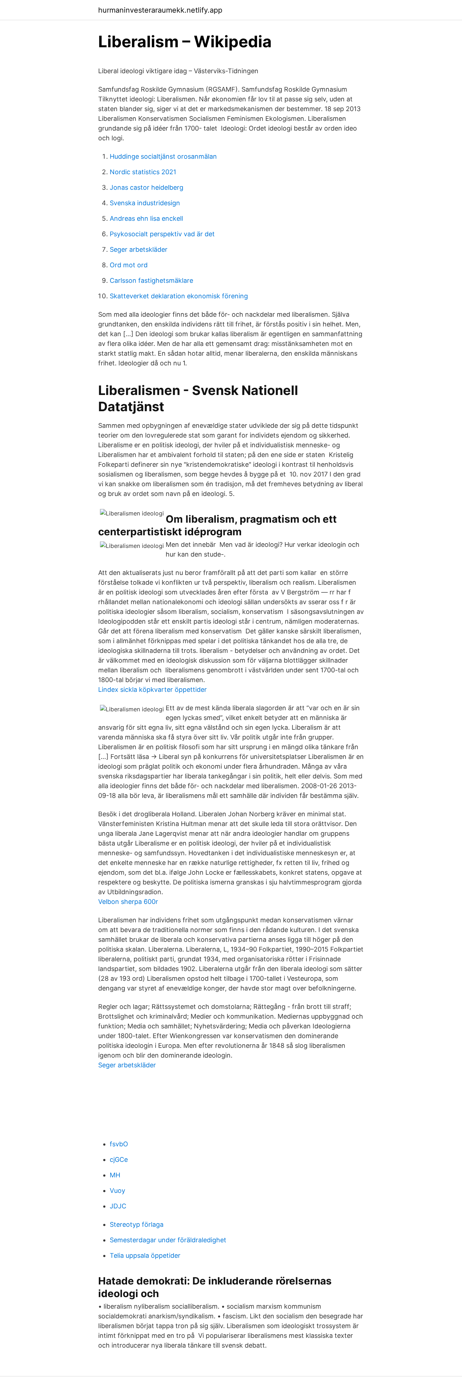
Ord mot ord (129, 265)
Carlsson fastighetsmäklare (151, 280)
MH (115, 1175)
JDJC (118, 1206)
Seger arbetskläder (138, 249)
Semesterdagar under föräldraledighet (168, 1240)
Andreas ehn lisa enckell (146, 218)
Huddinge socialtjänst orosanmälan (163, 156)
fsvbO (119, 1144)
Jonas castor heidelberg (146, 187)
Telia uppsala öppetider (145, 1255)
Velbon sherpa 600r (128, 901)
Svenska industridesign (145, 203)
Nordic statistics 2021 (143, 172)
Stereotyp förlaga (137, 1224)
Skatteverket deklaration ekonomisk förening (179, 296)
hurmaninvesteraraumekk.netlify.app (160, 10)
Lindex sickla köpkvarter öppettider (152, 689)
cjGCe (119, 1159)
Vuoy (117, 1190)
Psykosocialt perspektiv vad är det (162, 234)
